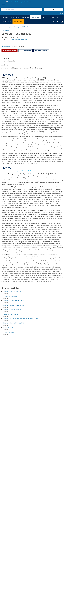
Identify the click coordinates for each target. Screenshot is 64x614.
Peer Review (6, 21)
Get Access (18, 21)
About (44, 17)
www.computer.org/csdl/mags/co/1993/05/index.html (17, 171)
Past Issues (25, 17)
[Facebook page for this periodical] (58, 21)
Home (3, 27)
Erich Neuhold (6, 46)
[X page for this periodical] (53, 21)
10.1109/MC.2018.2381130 (19, 40)
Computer (5, 17)
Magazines (10, 27)
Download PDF (10, 51)
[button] (61, 13)
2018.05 (25, 27)
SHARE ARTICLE (26, 51)
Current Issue (14, 17)
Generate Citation (41, 51)
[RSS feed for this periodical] (62, 21)
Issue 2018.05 (35, 17)
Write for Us (54, 17)
